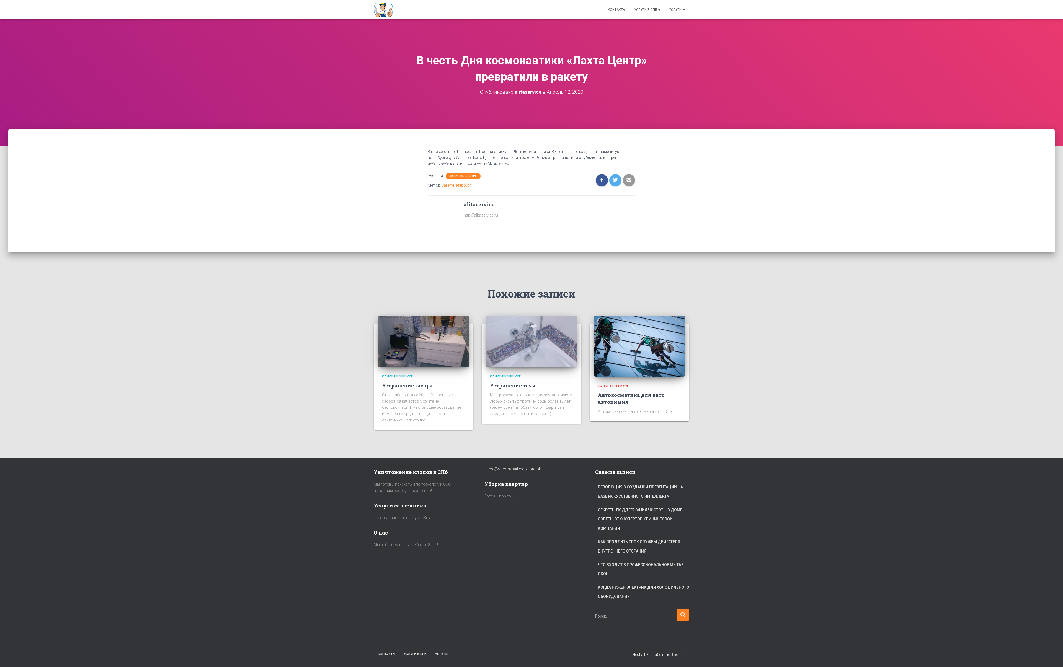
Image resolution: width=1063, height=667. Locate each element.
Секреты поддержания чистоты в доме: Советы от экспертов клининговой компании (640, 519)
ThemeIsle (680, 654)
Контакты (617, 10)
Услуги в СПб (646, 10)
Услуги (675, 10)
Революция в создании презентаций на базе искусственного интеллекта (640, 492)
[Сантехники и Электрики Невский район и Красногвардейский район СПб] (384, 10)
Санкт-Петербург (463, 176)
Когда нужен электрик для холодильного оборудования (643, 592)
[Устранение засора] (423, 341)
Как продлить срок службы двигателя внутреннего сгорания (639, 546)
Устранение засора (407, 385)
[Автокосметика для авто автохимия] (639, 346)
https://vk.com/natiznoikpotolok (512, 469)
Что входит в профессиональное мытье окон (640, 569)
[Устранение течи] (531, 341)
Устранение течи (513, 385)
